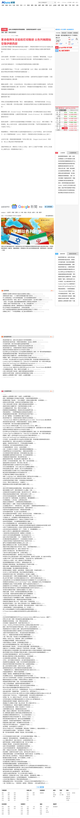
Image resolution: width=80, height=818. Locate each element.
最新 (3, 793)
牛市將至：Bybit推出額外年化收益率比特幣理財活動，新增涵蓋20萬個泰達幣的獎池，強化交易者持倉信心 (32, 359)
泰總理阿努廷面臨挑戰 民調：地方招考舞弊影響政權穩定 (19, 662)
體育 (47, 5)
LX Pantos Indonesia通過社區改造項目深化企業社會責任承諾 (20, 611)
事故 (25, 212)
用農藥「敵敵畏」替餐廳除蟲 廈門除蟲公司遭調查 (17, 673)
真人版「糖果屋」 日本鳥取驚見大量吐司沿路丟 (16, 416)
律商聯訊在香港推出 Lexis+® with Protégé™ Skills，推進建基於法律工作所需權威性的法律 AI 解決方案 (31, 582)
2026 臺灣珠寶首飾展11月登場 (11, 759)
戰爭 (40, 212)
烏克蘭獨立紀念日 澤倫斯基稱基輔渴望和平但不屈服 (18, 675)
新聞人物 (29, 790)
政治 (10, 5)
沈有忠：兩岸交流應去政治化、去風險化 (14, 482)
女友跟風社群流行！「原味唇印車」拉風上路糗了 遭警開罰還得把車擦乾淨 (24, 505)
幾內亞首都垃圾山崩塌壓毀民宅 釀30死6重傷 (16, 771)
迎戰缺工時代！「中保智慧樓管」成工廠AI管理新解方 (18, 311)
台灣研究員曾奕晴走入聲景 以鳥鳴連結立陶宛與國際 (18, 480)
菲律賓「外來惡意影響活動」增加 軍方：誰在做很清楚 (18, 461)
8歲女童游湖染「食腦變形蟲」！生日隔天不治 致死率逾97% (20, 691)
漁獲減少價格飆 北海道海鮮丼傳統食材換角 (15, 744)
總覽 (41, 806)
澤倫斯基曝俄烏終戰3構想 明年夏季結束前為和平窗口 (18, 353)
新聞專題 (42, 790)
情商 (15, 794)
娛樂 (43, 5)
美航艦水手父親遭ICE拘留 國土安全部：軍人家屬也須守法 (19, 703)
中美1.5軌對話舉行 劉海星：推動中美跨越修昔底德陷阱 (18, 371)
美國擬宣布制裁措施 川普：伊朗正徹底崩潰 (15, 621)
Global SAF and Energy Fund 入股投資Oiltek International (19, 363)
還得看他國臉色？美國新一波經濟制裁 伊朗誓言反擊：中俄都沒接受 (22, 570)
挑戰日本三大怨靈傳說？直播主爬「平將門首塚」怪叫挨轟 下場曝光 (22, 648)
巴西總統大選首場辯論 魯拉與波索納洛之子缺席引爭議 (18, 564)
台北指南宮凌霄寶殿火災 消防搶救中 (68, 171)
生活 (50, 5)
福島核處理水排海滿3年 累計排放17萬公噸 (15, 462)
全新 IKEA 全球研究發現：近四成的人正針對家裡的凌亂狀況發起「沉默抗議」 (24, 677)
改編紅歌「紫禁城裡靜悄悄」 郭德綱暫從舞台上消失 (17, 738)
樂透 (61, 793)
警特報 (73, 793)
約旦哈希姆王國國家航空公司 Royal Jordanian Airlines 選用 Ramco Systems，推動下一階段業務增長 (31, 617)
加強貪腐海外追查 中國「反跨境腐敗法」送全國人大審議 (18, 574)
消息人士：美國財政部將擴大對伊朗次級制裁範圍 (16, 634)
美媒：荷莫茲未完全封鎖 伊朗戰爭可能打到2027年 (17, 750)
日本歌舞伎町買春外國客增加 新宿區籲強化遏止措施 (18, 453)
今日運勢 (63, 29)
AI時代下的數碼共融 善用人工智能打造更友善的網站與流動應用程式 (22, 527)
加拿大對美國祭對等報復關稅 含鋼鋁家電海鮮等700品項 (25, 29)
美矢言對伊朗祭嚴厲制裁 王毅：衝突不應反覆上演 (17, 644)
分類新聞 (4, 790)
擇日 (54, 796)
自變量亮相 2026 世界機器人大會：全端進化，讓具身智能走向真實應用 (22, 586)
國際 (25, 5)
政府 (73, 5)
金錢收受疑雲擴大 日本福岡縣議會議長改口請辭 (16, 521)
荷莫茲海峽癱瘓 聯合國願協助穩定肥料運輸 (15, 568)
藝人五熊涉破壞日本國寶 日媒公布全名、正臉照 (16, 666)
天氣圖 (67, 800)
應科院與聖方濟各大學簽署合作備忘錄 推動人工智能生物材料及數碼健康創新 (24, 652)
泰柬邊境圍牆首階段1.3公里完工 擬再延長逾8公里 (17, 562)
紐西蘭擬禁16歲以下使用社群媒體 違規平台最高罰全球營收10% (21, 584)
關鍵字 (55, 804)
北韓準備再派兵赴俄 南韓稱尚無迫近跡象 (15, 709)
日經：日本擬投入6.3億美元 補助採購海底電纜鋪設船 (18, 449)
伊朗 (13, 212)
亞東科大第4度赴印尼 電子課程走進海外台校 (16, 550)
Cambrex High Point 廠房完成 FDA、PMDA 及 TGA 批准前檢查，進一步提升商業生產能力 (28, 361)
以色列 (9, 212)
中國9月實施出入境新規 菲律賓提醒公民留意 (16, 642)
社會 (14, 5)
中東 (22, 212)
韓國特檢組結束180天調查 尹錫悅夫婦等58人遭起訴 (18, 679)
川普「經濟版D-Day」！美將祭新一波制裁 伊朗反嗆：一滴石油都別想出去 (24, 783)
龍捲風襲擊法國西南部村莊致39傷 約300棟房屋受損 (18, 455)
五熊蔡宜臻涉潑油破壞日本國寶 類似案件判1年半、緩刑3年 (20, 492)
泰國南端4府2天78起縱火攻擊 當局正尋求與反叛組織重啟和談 (20, 629)
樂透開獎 (75, 33)
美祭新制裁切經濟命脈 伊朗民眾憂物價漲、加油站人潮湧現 (20, 342)
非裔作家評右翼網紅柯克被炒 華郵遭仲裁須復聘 (16, 509)
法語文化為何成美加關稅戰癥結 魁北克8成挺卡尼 (17, 535)
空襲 (16, 212)
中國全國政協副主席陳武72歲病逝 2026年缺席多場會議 (18, 630)
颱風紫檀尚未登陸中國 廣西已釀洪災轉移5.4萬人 (16, 484)
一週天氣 (68, 794)
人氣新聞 (60, 152)
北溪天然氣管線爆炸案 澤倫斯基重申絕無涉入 (16, 748)
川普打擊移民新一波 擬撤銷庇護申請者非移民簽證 (17, 515)
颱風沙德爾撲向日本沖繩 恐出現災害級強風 (15, 545)
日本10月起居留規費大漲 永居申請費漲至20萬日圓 (17, 523)
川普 (37, 212)
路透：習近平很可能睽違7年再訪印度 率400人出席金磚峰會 (20, 627)
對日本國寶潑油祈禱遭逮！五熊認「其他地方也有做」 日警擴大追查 (22, 513)
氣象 (67, 790)
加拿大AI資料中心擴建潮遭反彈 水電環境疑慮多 (16, 531)
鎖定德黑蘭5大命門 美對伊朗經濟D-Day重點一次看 (17, 490)
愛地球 (47, 812)
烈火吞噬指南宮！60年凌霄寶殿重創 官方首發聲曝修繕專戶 (20, 297)
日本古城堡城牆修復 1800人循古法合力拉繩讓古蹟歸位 (18, 466)
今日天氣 (58, 33)
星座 (36, 5)
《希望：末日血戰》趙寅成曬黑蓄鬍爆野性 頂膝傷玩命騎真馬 (20, 301)
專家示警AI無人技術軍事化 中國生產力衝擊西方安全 (18, 756)
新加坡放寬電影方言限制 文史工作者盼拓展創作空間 (17, 470)
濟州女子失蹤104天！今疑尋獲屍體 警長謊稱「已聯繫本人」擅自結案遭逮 (24, 728)
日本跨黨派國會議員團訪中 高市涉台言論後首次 (16, 654)
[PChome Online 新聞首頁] (21, 3)
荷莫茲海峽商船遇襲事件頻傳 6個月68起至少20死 (17, 494)
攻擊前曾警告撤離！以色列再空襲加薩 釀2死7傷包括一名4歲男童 (21, 754)
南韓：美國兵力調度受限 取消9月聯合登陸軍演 (16, 711)
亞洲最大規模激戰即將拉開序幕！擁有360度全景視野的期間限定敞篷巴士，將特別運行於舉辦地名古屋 (31, 767)
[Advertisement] (28, 267)
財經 (17, 5)
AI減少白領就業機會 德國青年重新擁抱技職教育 (16, 683)
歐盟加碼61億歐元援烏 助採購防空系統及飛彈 (16, 722)
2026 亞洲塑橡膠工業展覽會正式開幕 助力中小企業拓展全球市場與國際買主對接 (25, 765)
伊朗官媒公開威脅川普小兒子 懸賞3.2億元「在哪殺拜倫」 (19, 601)
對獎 (61, 790)
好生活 (47, 806)
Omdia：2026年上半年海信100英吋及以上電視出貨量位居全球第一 (21, 625)
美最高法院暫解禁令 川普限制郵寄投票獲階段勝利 (17, 502)
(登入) (77, 2)
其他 (15, 808)
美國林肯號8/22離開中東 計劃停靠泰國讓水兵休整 (17, 355)
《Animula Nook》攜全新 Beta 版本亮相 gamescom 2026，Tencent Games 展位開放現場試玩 (29, 367)
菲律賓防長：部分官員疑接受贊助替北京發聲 (15, 445)
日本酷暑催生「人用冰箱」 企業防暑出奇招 (15, 500)
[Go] (55, 2)
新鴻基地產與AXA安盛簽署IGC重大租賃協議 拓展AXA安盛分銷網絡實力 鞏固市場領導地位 (28, 650)
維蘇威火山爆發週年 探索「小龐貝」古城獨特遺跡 (17, 375)
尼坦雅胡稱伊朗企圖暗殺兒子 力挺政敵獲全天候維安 (18, 539)
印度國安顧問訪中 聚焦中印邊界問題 (13, 672)
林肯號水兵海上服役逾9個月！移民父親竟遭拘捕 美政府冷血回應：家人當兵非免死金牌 (27, 556)
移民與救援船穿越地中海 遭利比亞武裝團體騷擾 (16, 718)
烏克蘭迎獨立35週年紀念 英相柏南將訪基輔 (15, 761)
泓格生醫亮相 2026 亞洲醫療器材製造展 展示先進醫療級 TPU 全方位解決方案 (24, 580)
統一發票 (61, 794)
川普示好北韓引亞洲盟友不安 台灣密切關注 (15, 552)
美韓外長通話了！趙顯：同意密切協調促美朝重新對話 (18, 504)
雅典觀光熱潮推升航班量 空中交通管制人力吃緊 (16, 757)
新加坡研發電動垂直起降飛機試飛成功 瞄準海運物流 (18, 507)
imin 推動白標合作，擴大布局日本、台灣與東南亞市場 (18, 740)
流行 (15, 800)
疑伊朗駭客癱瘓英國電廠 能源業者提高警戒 (15, 763)
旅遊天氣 (68, 796)
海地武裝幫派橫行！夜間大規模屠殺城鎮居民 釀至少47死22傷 (20, 576)
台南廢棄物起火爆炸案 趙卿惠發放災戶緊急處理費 (17, 305)
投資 (41, 810)
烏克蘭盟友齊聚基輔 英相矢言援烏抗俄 (14, 640)
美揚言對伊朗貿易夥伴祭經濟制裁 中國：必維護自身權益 (18, 664)
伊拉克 (29, 212)
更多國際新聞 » (50, 215)
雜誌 (66, 5)
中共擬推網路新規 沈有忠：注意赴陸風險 (15, 447)
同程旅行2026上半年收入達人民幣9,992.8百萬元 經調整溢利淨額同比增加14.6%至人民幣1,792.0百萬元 (31, 693)
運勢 (32, 5)
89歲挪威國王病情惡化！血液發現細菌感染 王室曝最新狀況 (20, 777)
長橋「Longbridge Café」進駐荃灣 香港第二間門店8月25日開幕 (20, 476)
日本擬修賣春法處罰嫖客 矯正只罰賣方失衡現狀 (16, 658)
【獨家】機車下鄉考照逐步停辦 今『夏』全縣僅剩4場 (18, 303)
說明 (73, 2)
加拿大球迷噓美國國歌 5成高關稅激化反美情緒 (16, 746)
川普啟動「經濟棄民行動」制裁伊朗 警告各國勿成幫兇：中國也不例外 (23, 605)
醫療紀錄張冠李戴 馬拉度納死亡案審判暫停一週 (16, 459)
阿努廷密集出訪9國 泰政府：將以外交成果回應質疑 (17, 468)
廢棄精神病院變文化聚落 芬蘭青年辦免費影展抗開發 (17, 668)
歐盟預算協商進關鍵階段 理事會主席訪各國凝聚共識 (18, 346)
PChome (64, 2)
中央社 (16, 35)
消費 (59, 5)
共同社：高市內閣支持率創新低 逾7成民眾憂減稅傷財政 (19, 660)
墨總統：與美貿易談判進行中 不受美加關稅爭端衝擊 (18, 443)
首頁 (3, 5)
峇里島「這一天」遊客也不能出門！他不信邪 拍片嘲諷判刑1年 (21, 697)
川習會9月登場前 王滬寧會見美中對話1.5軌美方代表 (17, 541)
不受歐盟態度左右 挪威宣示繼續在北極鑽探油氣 (16, 705)
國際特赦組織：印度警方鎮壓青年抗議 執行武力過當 (18, 742)
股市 (59, 2)
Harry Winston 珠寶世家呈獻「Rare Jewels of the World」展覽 (20, 425)
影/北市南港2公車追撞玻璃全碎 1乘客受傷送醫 (16, 307)
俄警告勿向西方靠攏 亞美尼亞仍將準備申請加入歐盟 (18, 373)
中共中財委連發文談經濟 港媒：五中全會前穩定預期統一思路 (20, 736)
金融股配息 (70, 29)
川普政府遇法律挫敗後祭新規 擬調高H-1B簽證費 (17, 533)
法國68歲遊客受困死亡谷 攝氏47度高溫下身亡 (16, 548)
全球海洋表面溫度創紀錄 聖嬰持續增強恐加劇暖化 (17, 496)
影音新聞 (4, 804)
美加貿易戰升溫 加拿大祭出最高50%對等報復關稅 (17, 340)
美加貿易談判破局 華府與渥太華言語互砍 (15, 769)
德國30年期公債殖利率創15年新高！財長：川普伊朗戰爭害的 (20, 546)
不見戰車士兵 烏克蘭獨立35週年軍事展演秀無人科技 (18, 517)
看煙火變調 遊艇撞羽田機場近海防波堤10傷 (15, 566)
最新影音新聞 (72, 253)
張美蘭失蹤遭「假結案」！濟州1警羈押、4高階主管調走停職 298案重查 (23, 400)
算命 (54, 793)
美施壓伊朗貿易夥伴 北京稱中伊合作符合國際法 (16, 464)
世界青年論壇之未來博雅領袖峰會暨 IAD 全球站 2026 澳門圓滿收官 (21, 699)
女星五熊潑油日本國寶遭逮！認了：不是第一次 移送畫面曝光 (20, 529)
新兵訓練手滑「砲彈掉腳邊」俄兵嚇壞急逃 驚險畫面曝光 (19, 498)
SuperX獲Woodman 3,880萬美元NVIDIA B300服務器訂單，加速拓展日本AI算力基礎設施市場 (29, 427)
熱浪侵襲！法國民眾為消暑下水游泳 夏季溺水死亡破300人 (19, 752)
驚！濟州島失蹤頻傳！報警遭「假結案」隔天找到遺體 (18, 732)
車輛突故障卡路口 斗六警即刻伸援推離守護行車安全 (18, 296)
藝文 (47, 808)
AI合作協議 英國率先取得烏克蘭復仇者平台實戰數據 (18, 593)
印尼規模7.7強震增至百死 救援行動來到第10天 (16, 623)
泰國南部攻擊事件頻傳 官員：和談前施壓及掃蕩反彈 (18, 681)
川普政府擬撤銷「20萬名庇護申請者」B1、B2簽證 (17, 607)
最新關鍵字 (55, 806)
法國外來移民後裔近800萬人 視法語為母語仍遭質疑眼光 (19, 632)
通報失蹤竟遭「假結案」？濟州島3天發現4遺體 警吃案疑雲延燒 (21, 646)
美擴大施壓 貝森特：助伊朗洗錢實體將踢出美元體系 (18, 591)
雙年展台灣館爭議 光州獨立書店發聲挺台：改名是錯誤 (18, 656)
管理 (41, 812)
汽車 (70, 5)
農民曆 (57, 29)
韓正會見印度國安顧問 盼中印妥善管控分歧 (15, 472)
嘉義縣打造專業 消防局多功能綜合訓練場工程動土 (17, 294)
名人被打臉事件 (64, 50)
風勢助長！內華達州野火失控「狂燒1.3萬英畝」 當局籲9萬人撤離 (21, 775)
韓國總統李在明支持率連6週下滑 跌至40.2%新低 (17, 716)
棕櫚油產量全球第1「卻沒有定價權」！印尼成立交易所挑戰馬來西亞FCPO (24, 781)
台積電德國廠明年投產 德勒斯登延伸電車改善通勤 (17, 599)
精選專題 (42, 793)
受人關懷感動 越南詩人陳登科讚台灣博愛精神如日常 (17, 713)
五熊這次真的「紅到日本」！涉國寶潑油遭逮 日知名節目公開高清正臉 (23, 695)
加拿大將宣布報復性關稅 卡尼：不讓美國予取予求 (17, 537)
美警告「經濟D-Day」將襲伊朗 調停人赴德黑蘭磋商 (18, 638)
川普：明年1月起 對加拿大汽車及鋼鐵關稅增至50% (17, 636)
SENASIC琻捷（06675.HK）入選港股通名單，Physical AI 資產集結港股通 (23, 689)
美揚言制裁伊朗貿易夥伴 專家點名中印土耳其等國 (17, 554)
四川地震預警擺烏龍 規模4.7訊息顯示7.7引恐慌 (16, 707)
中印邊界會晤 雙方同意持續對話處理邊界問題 (16, 344)
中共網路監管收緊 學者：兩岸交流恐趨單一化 (16, 369)
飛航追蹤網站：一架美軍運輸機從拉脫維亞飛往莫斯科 (18, 365)
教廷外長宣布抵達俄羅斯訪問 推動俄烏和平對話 (16, 687)
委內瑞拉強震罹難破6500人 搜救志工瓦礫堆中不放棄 (18, 519)
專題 (6, 5)
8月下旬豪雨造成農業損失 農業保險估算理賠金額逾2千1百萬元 (20, 309)
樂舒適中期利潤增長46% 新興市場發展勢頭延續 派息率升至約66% (21, 588)
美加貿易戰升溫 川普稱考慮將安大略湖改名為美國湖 (18, 347)
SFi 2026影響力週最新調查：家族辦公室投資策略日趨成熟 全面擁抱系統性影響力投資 (27, 525)
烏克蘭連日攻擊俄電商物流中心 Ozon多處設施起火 (17, 714)
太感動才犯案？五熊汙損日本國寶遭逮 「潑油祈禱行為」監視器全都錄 (22, 558)
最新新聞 (60, 253)
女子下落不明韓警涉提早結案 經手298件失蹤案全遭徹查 (19, 685)
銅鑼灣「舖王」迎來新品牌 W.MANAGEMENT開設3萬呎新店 (20, 357)
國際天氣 (68, 798)
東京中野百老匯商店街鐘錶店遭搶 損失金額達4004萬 (18, 488)
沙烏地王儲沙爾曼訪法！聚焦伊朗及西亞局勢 (15, 779)
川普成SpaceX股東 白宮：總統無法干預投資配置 (17, 560)
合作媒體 (69, 2)
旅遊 (62, 5)
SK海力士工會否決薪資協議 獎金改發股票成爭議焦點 (18, 572)
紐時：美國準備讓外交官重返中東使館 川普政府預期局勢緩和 (20, 398)
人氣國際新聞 (72, 152)
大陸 (77, 5)
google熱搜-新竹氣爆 (65, 47)
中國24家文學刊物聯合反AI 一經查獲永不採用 (16, 724)
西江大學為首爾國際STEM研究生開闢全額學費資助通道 (18, 609)
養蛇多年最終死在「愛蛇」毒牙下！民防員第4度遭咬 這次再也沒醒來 (22, 299)
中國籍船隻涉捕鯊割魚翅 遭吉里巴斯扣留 (15, 457)
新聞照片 (23, 804)
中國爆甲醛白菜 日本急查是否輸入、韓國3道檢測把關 (18, 451)
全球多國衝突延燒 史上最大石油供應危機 (15, 511)
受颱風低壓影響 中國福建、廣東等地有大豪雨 (15, 701)
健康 (39, 5)
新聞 (2, 32)
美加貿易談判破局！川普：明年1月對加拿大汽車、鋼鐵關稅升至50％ (22, 603)
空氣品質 (64, 33)
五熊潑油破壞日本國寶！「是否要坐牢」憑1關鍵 (16, 730)
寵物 (15, 793)
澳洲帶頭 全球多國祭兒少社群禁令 (13, 726)
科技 (21, 5)
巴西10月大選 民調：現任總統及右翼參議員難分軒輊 (18, 619)
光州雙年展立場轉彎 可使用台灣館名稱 (13, 474)
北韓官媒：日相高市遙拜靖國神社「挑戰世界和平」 (17, 720)
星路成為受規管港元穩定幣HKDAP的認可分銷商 (16, 349)
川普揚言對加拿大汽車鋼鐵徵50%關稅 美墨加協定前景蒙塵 (20, 597)
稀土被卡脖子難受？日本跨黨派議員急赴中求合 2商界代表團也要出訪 (22, 578)
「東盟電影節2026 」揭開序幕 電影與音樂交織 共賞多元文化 (20, 670)
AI (19, 212)
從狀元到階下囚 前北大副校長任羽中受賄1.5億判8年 (17, 478)
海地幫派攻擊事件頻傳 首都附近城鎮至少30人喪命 (17, 589)
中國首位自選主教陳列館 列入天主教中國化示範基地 (18, 773)
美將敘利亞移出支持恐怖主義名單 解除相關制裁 (16, 595)
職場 (28, 5)
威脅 (33, 212)
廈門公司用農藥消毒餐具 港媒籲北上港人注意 (15, 543)
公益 (47, 810)
